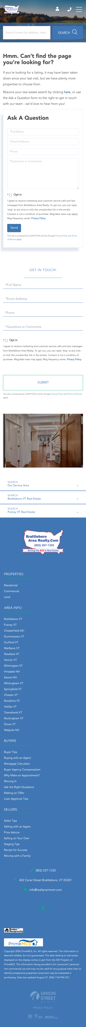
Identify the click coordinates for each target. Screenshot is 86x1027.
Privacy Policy (38, 218)
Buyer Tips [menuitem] (10, 752)
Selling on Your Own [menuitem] (16, 838)
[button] (67, 32)
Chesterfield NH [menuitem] (14, 631)
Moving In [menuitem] (10, 781)
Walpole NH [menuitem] (11, 730)
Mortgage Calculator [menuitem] (17, 764)
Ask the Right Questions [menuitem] (19, 787)
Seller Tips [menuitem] (10, 821)
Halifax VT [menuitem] (10, 707)
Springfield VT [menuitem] (13, 689)
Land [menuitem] (7, 597)
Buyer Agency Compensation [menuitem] (22, 769)
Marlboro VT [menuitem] (12, 648)
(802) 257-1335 (69, 9)
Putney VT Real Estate (21, 512)
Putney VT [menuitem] (10, 625)
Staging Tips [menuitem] (12, 844)
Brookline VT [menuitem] (12, 701)
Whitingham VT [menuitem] (13, 683)
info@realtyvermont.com (45, 890)
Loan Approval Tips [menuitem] (16, 799)
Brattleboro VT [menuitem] (13, 619)
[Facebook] (43, 908)
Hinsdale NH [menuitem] (12, 671)
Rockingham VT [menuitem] (13, 718)
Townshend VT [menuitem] (13, 712)
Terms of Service (75, 394)
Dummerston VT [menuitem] (14, 636)
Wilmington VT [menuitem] (13, 666)
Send (14, 228)
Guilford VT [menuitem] (11, 642)
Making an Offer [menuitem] (14, 793)
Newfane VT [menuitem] (11, 654)
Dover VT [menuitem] (10, 724)
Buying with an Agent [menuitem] (17, 758)
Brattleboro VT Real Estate (24, 499)
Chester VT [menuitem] (11, 695)
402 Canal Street (45, 880)
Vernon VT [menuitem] (10, 660)
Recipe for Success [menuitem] (15, 850)
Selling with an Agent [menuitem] (17, 826)
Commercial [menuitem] (11, 591)
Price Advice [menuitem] (11, 832)
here (67, 92)
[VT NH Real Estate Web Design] (43, 996)
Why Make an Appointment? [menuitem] (22, 775)
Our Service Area (18, 485)
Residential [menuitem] (11, 585)
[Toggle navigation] (79, 9)
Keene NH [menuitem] (10, 677)
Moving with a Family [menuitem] (17, 856)
